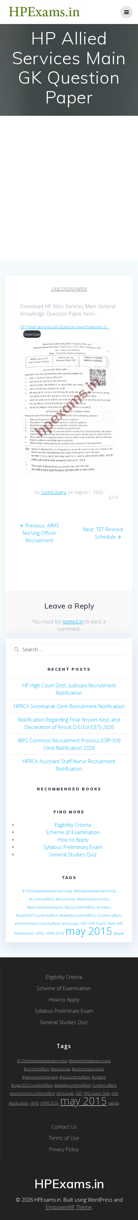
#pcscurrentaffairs (79, 907)
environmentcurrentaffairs (37, 923)
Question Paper (69, 289)
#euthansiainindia (93, 899)
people (119, 933)
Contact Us (64, 1126)
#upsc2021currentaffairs (37, 915)
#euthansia (66, 899)
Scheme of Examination (73, 832)
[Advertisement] (69, 188)
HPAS (39, 933)
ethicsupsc (70, 923)
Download (32, 334)
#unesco (104, 907)
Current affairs (109, 915)
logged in (73, 621)
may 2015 (88, 931)
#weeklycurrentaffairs (77, 915)
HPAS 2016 (55, 933)
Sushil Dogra (53, 492)
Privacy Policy (64, 1149)
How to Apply (73, 839)
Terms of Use (64, 1138)
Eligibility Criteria (72, 824)
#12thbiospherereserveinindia (47, 891)
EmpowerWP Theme (69, 1207)
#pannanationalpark (45, 907)
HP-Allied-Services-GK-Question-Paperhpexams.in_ (64, 326)
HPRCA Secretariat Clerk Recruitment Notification (69, 706)
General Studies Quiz (73, 854)
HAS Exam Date (101, 923)
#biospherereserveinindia (95, 891)
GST (84, 923)
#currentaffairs (41, 899)
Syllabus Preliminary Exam (73, 847)
